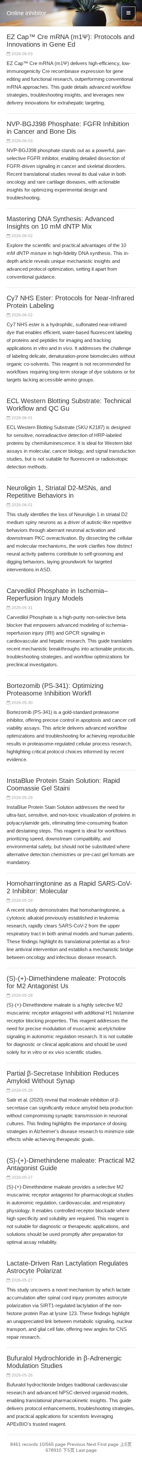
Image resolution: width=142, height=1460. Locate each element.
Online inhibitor (26, 13)
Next (91, 1444)
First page (108, 1444)
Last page (86, 1450)
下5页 (69, 1450)
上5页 (126, 1444)
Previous (76, 1444)
